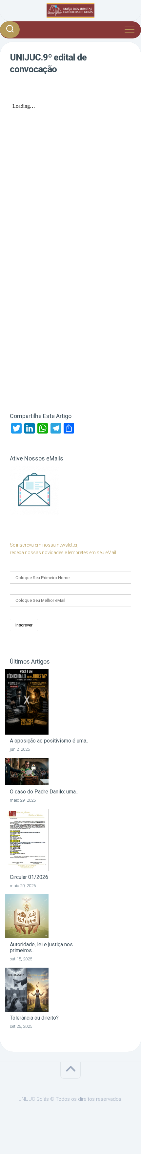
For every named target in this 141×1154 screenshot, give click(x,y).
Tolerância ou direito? (34, 1018)
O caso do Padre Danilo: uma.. (44, 792)
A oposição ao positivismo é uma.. (49, 741)
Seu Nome (21, 566)
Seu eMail (20, 589)
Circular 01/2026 (29, 877)
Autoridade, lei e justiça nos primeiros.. (41, 947)
